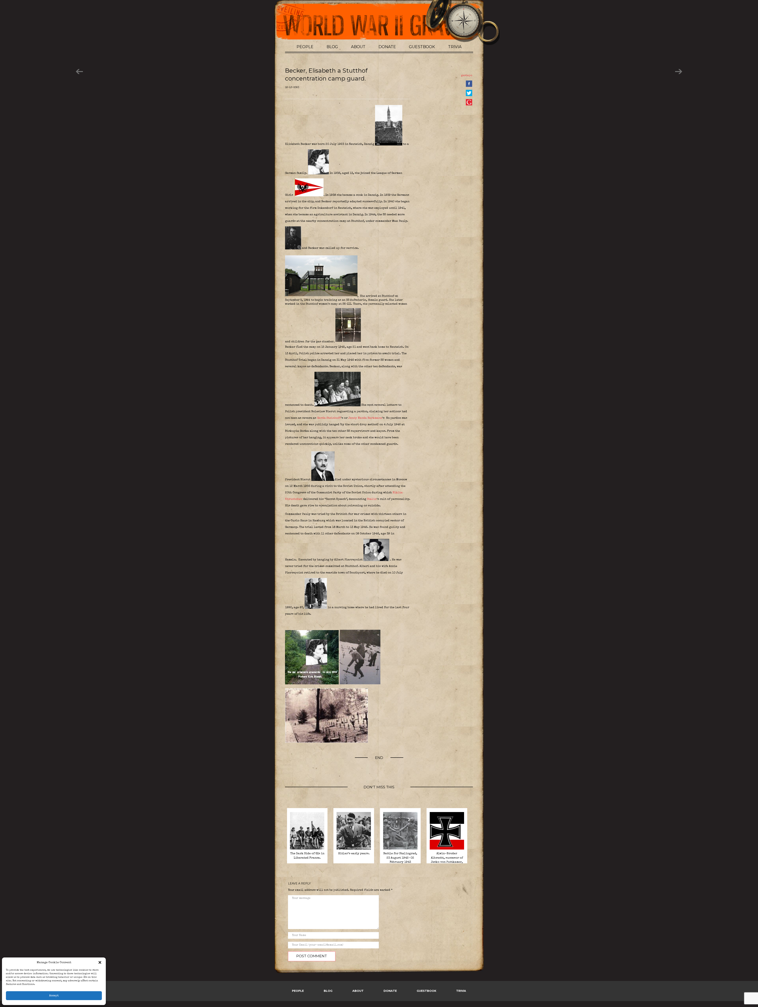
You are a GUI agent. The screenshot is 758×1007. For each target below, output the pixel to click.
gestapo (466, 75)
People (304, 46)
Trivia (455, 46)
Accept (54, 995)
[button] (100, 962)
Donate (387, 46)
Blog (332, 46)
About (358, 46)
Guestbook (422, 46)
